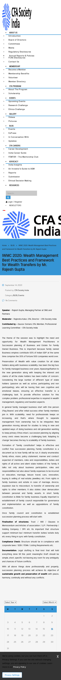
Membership (14, 66)
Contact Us (14, 62)
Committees (14, 44)
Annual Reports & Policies (21, 56)
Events (12, 98)
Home (4, 245)
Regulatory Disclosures (20, 52)
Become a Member (17, 70)
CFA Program (15, 86)
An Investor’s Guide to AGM (22, 169)
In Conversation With (19, 137)
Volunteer (13, 77)
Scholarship (14, 93)
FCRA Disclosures (17, 58)
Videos (12, 117)
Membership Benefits (19, 74)
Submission (14, 177)
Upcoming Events (17, 101)
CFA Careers (14, 145)
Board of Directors (17, 40)
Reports (12, 173)
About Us (13, 32)
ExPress (12, 133)
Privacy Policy (19, 667)
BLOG (11, 126)
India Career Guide (17, 153)
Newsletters (15, 205)
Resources (14, 185)
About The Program (18, 89)
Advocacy (13, 161)
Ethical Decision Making (20, 181)
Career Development (18, 149)
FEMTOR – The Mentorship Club (23, 157)
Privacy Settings (12, 675)
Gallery (12, 114)
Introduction (15, 36)
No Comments (11, 300)
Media (11, 48)
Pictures (13, 121)
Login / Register (14, 202)
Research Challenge (18, 105)
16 (52, 629)
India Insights (15, 165)
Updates (13, 141)
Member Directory (17, 81)
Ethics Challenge (17, 109)
